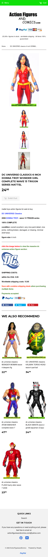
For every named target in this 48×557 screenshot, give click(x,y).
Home (3, 46)
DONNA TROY (12, 218)
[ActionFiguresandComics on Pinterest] (21, 538)
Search (24, 518)
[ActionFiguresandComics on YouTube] (27, 538)
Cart (44, 2)
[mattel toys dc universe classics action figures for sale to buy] (11, 268)
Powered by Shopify (34, 548)
